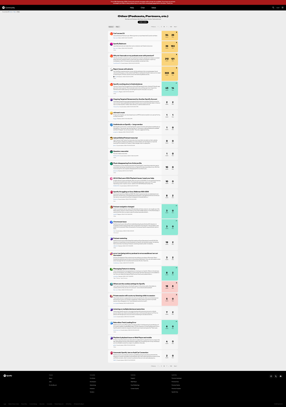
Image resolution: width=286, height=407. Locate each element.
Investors (92, 388)
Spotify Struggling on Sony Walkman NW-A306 (131, 192)
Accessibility (49, 404)
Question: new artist (120, 151)
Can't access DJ (119, 33)
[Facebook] (280, 376)
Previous (154, 26)
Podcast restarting (120, 238)
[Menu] (282, 8)
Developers (93, 381)
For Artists (92, 378)
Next (175, 26)
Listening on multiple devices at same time (128, 309)
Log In (277, 7)
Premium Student (176, 388)
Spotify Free (175, 392)
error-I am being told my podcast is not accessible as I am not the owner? (135, 254)
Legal (5, 404)
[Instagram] (271, 376)
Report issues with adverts (123, 69)
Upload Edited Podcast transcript (125, 138)
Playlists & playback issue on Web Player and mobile (132, 337)
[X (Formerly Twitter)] (276, 376)
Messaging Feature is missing (124, 269)
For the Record (53, 385)
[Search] (273, 8)
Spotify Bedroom (119, 44)
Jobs (50, 381)
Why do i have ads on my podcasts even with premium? (133, 56)
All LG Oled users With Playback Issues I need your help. (133, 178)
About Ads (41, 404)
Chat (143, 7)
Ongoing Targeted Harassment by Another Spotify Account (135, 99)
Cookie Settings (33, 404)
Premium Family (176, 385)
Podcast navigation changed (123, 207)
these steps (152, 3)
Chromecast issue (119, 222)
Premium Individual (176, 378)
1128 (171, 26)
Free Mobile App (135, 385)
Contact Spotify (135, 388)
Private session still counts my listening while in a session (134, 296)
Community (10, 7)
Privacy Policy (24, 404)
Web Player (134, 381)
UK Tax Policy (69, 404)
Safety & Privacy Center (13, 404)
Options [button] (111, 27)
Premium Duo (175, 381)
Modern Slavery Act (59, 404)
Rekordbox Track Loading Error (124, 322)
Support (133, 378)
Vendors (92, 392)
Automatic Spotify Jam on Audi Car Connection (130, 352)
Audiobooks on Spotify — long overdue (127, 124)
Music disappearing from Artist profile (127, 163)
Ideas (153, 7)
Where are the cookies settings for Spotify (129, 284)
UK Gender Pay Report (79, 404)
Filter (117, 27)
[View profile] (111, 33)
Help (132, 7)
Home (10, 12)
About (50, 378)
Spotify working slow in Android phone (127, 84)
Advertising (93, 385)
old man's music (119, 112)
